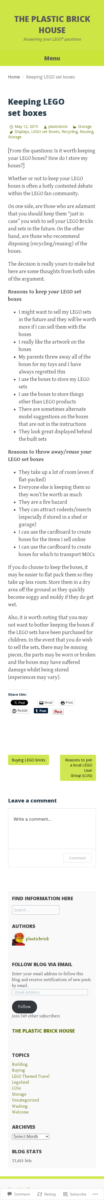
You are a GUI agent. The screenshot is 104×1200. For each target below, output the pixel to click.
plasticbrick (58, 126)
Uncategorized (25, 1100)
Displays (22, 131)
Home (14, 77)
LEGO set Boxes (45, 131)
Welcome (20, 1112)
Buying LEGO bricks (28, 759)
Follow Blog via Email (42, 964)
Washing (20, 1106)
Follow (24, 1006)
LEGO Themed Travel (31, 1076)
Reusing (86, 131)
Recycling (70, 131)
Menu (52, 58)
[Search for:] (35, 910)
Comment (77, 858)
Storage (84, 126)
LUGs (16, 1088)
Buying (18, 1070)
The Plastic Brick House (43, 1031)
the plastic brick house (52, 24)
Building (20, 1064)
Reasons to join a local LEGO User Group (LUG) (78, 767)
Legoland (20, 1082)
